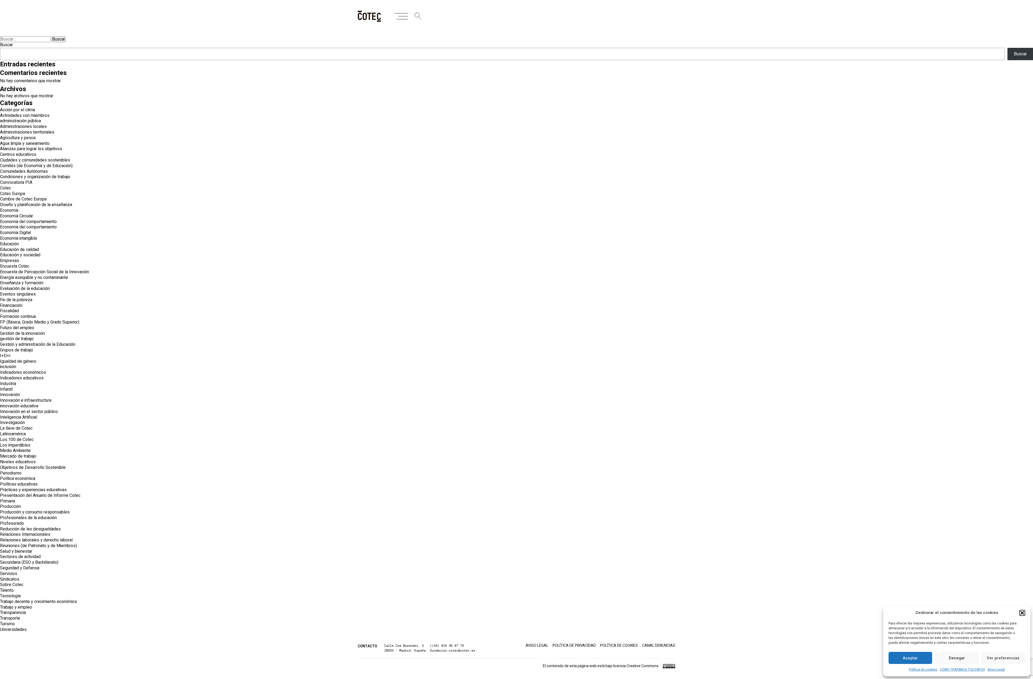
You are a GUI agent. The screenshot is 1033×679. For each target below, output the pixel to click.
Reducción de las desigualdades (30, 529)
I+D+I (5, 356)
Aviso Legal (996, 669)
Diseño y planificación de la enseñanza (36, 205)
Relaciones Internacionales (25, 534)
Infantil (6, 389)
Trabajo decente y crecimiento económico (38, 601)
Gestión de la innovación (22, 333)
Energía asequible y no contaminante (34, 277)
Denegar (957, 658)
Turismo (7, 624)
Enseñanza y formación (21, 283)
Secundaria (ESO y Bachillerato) (29, 562)
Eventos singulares (18, 294)
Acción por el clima (17, 110)
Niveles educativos (18, 462)
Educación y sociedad (20, 255)
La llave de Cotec (16, 428)
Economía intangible (18, 238)
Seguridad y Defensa (19, 568)
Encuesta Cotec (14, 266)
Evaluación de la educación (25, 288)
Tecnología (10, 596)
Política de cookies (923, 669)
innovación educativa (19, 406)
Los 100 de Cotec (17, 439)
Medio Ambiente (15, 450)
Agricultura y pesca (18, 138)
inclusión (8, 367)
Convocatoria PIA (16, 182)
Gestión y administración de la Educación (37, 344)
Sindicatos (9, 579)
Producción (10, 506)
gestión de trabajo (17, 339)
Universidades (13, 629)
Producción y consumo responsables (35, 512)
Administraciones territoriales (27, 132)
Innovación (10, 394)
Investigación (12, 422)
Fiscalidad (9, 311)
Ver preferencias (1003, 658)
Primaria (7, 501)
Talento (7, 590)
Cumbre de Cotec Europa (23, 199)
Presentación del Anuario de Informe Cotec (40, 495)
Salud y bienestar (16, 551)
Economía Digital (15, 232)
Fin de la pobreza (16, 300)
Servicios (8, 573)
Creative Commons (643, 666)
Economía (9, 210)
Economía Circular (16, 216)
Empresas (9, 260)
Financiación (11, 305)
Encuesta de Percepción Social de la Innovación (44, 272)
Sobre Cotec (11, 584)
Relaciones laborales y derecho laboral (36, 540)
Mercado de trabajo (18, 456)
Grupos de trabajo (16, 350)
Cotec (5, 188)
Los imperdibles (15, 445)
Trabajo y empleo (16, 607)
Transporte (10, 618)
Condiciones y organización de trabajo (35, 177)
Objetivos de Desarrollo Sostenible (33, 467)
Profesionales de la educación (28, 518)
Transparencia (13, 612)
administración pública (20, 121)
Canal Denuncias (658, 645)
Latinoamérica (13, 434)
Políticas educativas (19, 484)
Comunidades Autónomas (24, 171)
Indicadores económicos (23, 372)
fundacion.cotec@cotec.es (452, 650)
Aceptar (910, 658)
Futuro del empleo (17, 328)
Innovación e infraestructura (25, 400)
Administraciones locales (23, 126)
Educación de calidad (19, 249)
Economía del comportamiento (28, 221)
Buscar (6, 45)
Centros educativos (18, 154)
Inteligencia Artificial (18, 417)
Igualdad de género (18, 361)
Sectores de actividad (20, 557)
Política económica (17, 478)
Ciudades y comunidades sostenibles (35, 160)
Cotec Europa (12, 194)
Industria (8, 383)
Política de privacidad (574, 645)
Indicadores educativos (22, 378)
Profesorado (12, 523)
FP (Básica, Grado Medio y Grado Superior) (39, 322)
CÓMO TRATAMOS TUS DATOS (962, 669)
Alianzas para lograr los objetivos (31, 149)
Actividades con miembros (24, 115)
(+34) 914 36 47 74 (447, 646)
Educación (9, 244)
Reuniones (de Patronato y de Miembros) (38, 546)
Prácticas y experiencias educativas (33, 490)
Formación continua (18, 316)
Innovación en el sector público (29, 411)
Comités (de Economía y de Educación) (36, 166)
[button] (1022, 613)
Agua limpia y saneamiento (24, 143)
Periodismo (11, 473)
